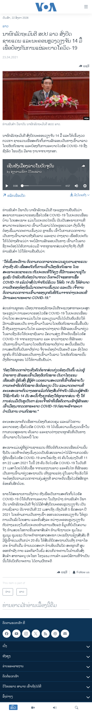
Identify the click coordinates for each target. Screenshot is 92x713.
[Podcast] (55, 634)
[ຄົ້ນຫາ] (76, 707)
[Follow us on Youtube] (16, 634)
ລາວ (6, 26)
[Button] (84, 66)
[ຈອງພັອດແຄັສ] (65, 634)
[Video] (33, 707)
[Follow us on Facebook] (7, 634)
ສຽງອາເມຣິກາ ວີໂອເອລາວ (26, 171)
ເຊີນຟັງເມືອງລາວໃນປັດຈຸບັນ (30, 166)
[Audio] (54, 707)
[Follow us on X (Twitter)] (36, 634)
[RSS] (46, 634)
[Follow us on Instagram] (26, 634)
